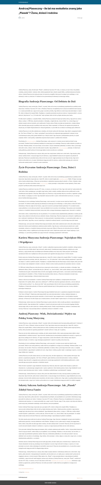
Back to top (79, 478)
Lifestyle (27, 472)
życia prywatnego (31, 141)
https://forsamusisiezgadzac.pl (26, 468)
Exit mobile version (50, 483)
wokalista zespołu (63, 179)
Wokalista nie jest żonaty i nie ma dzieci (61, 460)
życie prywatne (44, 183)
